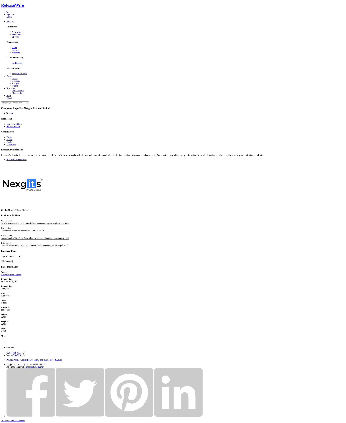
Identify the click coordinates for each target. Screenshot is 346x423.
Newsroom (11, 88)
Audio (9, 142)
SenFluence (17, 63)
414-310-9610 (15, 355)
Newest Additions (14, 124)
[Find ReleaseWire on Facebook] (30, 416)
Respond (15, 86)
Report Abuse (56, 360)
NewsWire (16, 32)
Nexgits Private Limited (11, 274)
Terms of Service (41, 360)
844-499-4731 (15, 353)
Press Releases (18, 90)
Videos (9, 139)
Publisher (16, 52)
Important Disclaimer (35, 367)
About (9, 98)
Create (14, 78)
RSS (11, 113)
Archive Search (13, 126)
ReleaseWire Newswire (16, 159)
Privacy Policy (12, 360)
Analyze (15, 83)
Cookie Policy (26, 360)
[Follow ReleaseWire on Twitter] (80, 416)
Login (9, 17)
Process (9, 76)
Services (10, 21)
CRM (14, 47)
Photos (9, 137)
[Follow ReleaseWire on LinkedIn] (178, 416)
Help (8, 95)
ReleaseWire (12, 5)
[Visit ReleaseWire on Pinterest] (129, 416)
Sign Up (10, 14)
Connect (15, 50)
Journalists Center (19, 73)
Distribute (16, 81)
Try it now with (13, 420)
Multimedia (17, 93)
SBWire (15, 37)
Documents (11, 144)
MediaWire (16, 34)
